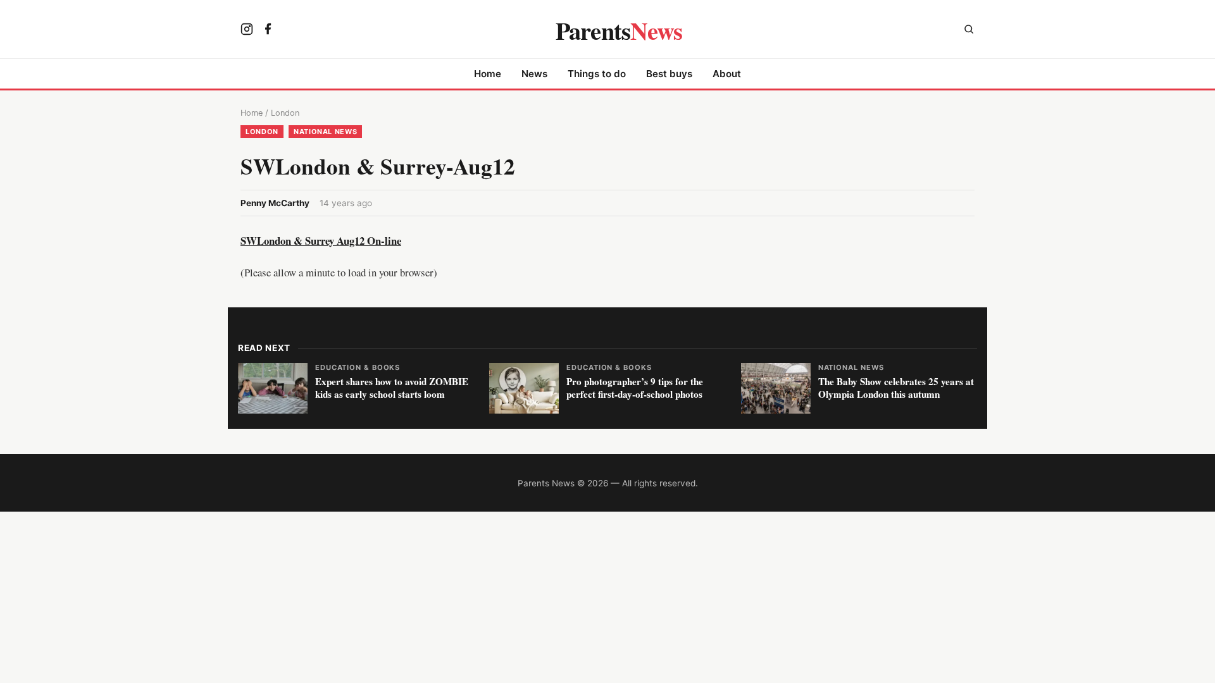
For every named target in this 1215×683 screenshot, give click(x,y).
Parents (619, 30)
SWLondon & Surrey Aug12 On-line (320, 241)
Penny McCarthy (274, 203)
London (285, 113)
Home (487, 74)
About (727, 74)
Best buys (669, 74)
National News (326, 131)
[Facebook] (268, 30)
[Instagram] (246, 30)
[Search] (969, 30)
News (534, 74)
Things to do (597, 74)
